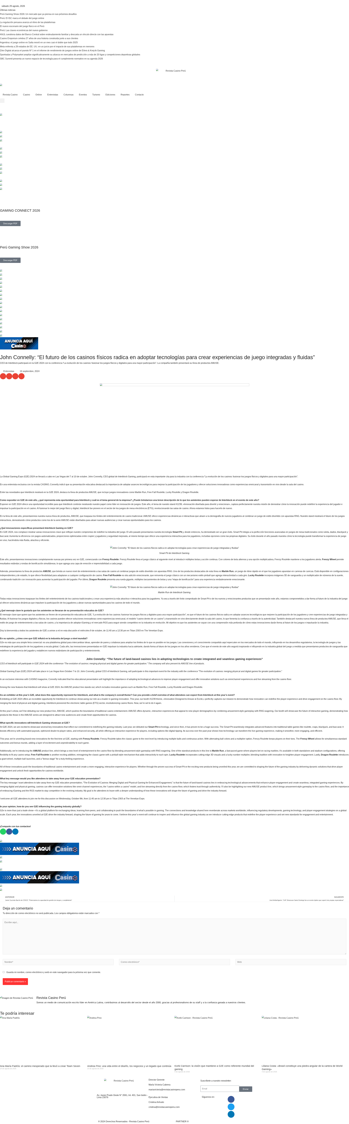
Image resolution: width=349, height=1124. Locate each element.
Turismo (96, 94)
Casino (26, 94)
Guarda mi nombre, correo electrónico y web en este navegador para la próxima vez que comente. (53, 972)
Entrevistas (52, 94)
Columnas (68, 94)
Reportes (125, 94)
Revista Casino (10, 94)
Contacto (139, 94)
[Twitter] (231, 1106)
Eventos (83, 94)
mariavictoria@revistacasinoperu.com (167, 1089)
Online (38, 94)
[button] (2, 100)
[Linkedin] (231, 1114)
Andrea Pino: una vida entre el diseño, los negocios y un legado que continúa (129, 1066)
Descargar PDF (10, 223)
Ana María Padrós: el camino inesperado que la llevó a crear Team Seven (40, 1066)
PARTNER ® (182, 1121)
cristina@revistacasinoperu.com (164, 1107)
